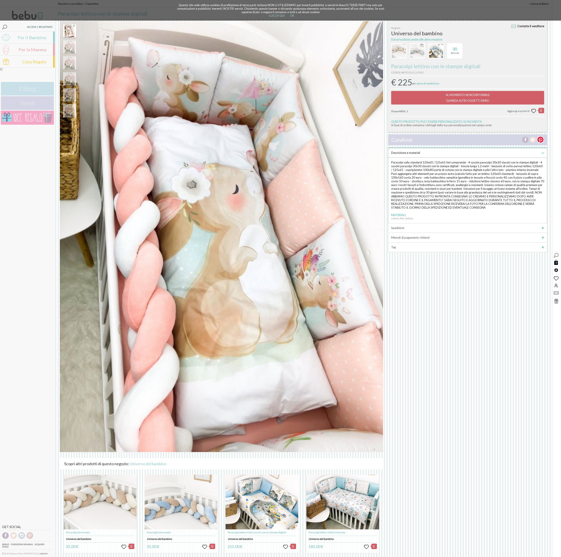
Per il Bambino (32, 37)
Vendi (5, 547)
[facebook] (5, 538)
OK (292, 15)
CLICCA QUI (277, 15)
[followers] (556, 285)
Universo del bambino (148, 463)
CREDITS (44, 554)
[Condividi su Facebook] (525, 140)
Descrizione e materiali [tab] (405, 152)
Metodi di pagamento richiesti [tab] (410, 237)
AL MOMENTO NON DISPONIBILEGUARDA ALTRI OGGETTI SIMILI (468, 97)
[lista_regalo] (556, 300)
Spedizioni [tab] (397, 228)
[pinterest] (30, 538)
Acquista (39, 544)
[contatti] (556, 292)
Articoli (455, 50)
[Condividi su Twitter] (532, 140)
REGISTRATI (46, 26)
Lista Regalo (34, 61)
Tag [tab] (393, 247)
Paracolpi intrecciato (78, 532)
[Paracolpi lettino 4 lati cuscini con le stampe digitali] (261, 502)
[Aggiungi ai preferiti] (533, 111)
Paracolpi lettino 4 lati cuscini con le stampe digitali (257, 532)
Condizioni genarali (22, 544)
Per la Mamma (32, 49)
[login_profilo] (556, 269)
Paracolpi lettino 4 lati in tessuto (327, 532)
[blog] (27, 94)
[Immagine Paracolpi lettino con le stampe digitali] (69, 30)
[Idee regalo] (27, 123)
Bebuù (5, 544)
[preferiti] (556, 278)
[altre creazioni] (399, 51)
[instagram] (21, 538)
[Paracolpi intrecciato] (100, 502)
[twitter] (13, 538)
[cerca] (556, 255)
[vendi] (27, 109)
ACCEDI (31, 26)
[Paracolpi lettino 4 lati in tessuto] (342, 502)
